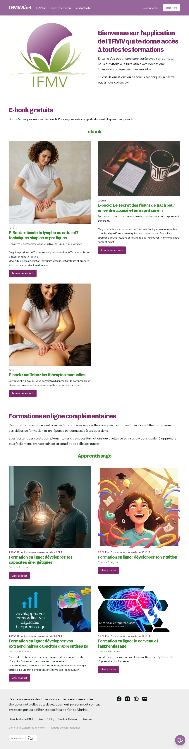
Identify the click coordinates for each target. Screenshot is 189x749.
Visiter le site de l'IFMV (21, 719)
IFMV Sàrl (20, 8)
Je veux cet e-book (23, 273)
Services (87, 719)
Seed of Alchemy (61, 8)
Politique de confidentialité (64, 727)
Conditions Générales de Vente (27, 727)
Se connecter (150, 8)
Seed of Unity (83, 8)
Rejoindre (171, 7)
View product (19, 575)
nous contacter (117, 82)
